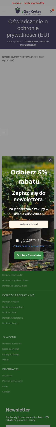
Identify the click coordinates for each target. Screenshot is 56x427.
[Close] (50, 160)
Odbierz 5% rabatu (29, 255)
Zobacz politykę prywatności (28, 246)
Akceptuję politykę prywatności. (30, 241)
